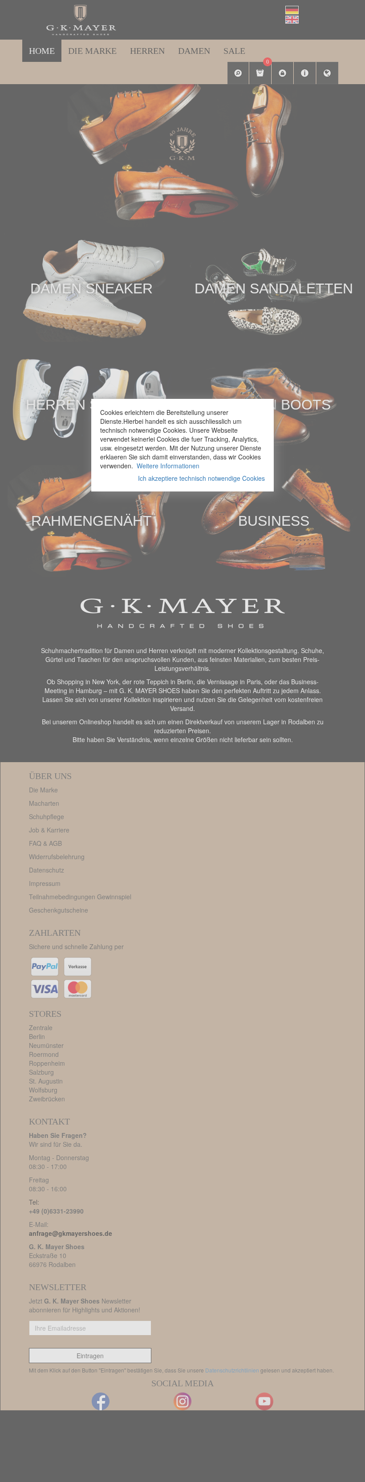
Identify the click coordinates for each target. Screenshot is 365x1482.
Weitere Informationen (168, 465)
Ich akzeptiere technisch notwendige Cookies (201, 478)
